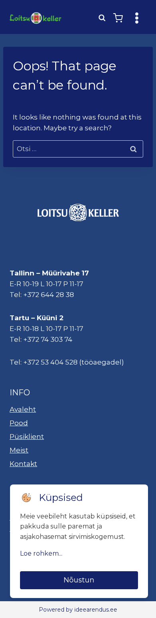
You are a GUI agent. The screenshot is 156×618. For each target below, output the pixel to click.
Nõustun (79, 580)
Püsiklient (27, 437)
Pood (19, 423)
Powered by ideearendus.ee (78, 609)
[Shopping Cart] (118, 18)
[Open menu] (136, 17)
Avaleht (23, 409)
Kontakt (23, 464)
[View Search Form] (102, 18)
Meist (19, 450)
